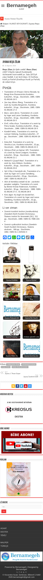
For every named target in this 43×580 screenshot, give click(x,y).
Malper (5, 24)
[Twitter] (21, 386)
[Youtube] (26, 386)
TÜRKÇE (4, 546)
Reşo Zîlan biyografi (20, 367)
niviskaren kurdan (29, 364)
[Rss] (13, 386)
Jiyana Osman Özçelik (13, 19)
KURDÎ (13, 24)
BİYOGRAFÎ (22, 24)
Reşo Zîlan (6, 367)
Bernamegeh (21, 5)
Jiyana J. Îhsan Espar (12, 372)
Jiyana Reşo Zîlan (13, 364)
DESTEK (4, 532)
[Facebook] (17, 386)
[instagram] (30, 386)
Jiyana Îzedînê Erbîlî (30, 376)
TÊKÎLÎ (3, 535)
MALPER (4, 542)
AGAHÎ (3, 528)
